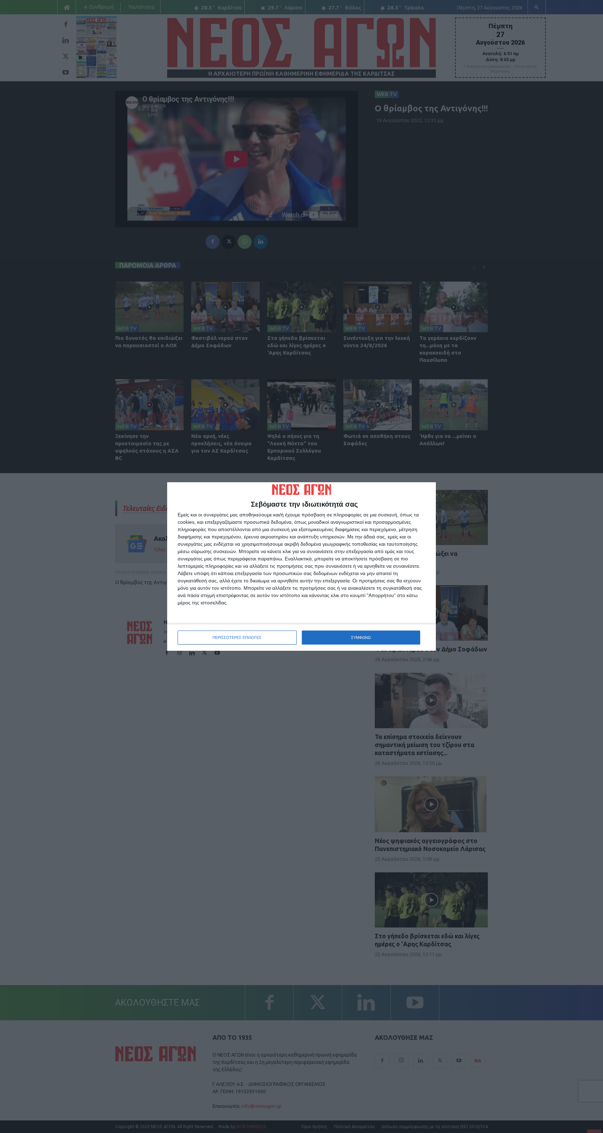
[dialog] (301, 566)
